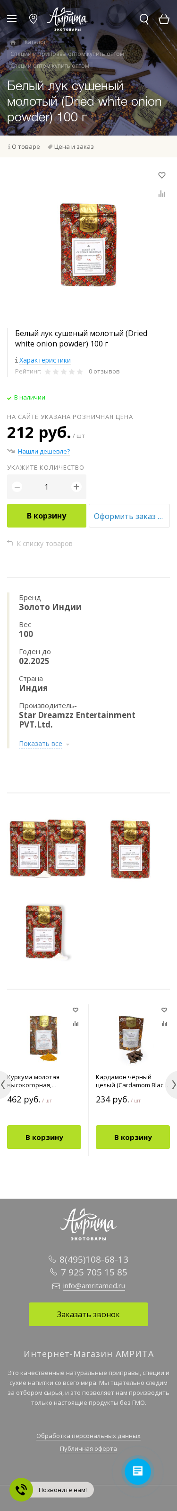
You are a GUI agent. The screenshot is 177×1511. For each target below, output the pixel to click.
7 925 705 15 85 (94, 1272)
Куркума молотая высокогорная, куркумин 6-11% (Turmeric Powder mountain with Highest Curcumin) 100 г (39, 1081)
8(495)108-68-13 (93, 1259)
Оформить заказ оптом (132, 516)
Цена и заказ (74, 146)
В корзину (46, 515)
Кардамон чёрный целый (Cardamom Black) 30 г (132, 1081)
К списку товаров (45, 543)
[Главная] (13, 42)
